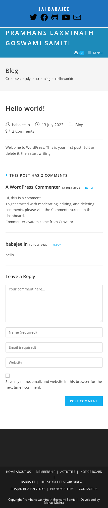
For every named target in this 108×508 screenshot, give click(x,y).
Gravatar (66, 221)
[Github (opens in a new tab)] (54, 17)
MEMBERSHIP (45, 472)
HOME (10, 472)
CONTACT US (88, 489)
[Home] (7, 78)
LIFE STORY (48, 482)
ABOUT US (23, 472)
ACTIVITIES (67, 472)
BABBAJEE (28, 482)
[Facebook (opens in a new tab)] (43, 17)
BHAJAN (16, 489)
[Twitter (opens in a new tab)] (32, 17)
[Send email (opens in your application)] (76, 17)
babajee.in (21, 124)
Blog (79, 124)
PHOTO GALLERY (62, 489)
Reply (89, 187)
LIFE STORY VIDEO (69, 482)
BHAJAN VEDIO (33, 489)
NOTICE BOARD (91, 472)
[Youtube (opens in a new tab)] (65, 17)
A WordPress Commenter (33, 187)
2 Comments (23, 131)
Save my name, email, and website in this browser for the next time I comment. (54, 384)
